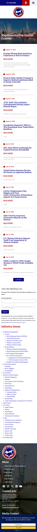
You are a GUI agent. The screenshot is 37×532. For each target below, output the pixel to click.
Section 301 (8, 431)
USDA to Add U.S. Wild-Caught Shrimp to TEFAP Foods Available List (18, 263)
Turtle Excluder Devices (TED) (18, 360)
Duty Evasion (9, 424)
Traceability (27, 65)
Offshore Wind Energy (14, 345)
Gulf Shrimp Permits (13, 338)
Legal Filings (9, 407)
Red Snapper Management (15, 353)
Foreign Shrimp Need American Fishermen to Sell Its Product (17, 54)
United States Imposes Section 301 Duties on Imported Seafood (17, 171)
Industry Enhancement (21, 89)
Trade (5, 67)
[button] (33, 3)
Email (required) (6, 298)
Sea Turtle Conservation (14, 355)
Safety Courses (11, 394)
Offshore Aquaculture (14, 343)
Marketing (20, 65)
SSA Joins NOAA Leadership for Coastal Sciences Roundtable (17, 148)
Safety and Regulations (12, 390)
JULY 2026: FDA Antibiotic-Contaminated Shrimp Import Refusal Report (16, 104)
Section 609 (20, 157)
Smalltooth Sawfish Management (17, 362)
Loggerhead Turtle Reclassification (19, 358)
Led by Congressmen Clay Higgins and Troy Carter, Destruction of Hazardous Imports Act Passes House (17, 194)
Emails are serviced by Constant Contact (15, 322)
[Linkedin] (16, 486)
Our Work (6, 405)
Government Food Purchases (11, 272)
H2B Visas (8, 383)
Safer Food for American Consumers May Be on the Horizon (15, 217)
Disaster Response (11, 377)
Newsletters (9, 411)
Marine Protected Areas (14, 340)
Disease (7, 379)
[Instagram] (8, 486)
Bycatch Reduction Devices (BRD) (17, 351)
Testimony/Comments (12, 416)
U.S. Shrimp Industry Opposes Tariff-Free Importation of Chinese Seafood (16, 240)
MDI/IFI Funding (10, 429)
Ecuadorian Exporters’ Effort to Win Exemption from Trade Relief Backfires (18, 127)
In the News (7, 373)
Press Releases (9, 414)
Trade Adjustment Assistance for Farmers (18, 401)
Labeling (14, 65)
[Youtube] (20, 486)
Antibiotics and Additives (10, 114)
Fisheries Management (10, 157)
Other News (7, 403)
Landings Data (9, 386)
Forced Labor (7, 63)
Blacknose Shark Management (17, 349)
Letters (7, 409)
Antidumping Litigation (12, 422)
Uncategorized (22, 114)
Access (7, 334)
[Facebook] (4, 486)
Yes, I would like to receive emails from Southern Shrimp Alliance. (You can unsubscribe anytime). (18, 307)
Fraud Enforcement (16, 63)
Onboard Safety (12, 392)
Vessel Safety (11, 396)
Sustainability (28, 157)
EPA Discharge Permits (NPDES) (17, 336)
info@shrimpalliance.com (10, 507)
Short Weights (9, 368)
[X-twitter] (12, 486)
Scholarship (8, 398)
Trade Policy (10, 67)
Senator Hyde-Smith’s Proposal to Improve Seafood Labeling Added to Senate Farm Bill (18, 80)
